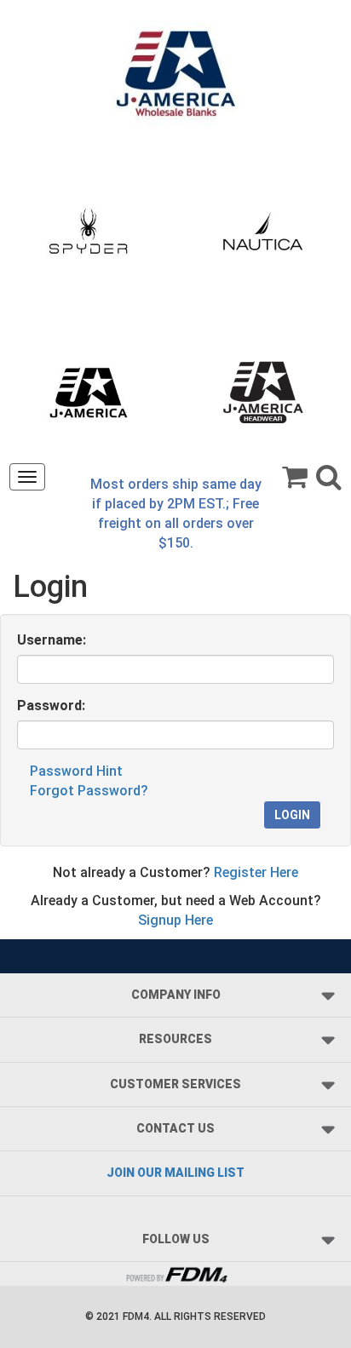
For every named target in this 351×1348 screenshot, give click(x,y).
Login (292, 815)
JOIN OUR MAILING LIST (175, 1172)
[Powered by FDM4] (175, 1273)
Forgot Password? (89, 791)
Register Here (256, 872)
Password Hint (76, 771)
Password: (51, 705)
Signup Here (175, 920)
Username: (51, 640)
